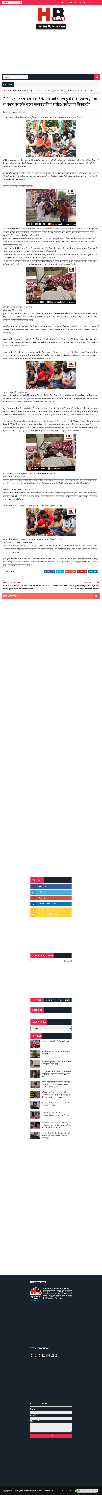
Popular (51, 1000)
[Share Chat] (97, 2)
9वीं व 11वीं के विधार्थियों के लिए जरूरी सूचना (55, 1041)
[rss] (80, 2)
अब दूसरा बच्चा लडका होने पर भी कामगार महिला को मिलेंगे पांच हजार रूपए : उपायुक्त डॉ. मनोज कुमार (56, 1073)
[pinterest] (93, 2)
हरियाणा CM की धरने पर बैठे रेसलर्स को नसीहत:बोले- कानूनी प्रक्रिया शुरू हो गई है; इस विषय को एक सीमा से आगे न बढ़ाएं (56, 1094)
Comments (65, 1000)
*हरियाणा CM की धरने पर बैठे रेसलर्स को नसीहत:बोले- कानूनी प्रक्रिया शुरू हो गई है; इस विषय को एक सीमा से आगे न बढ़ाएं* (56, 1125)
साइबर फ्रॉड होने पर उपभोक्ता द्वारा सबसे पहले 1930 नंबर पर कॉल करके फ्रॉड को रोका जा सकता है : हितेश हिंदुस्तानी (56, 1084)
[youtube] (89, 2)
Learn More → (35, 1301)
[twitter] (63, 2)
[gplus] (71, 2)
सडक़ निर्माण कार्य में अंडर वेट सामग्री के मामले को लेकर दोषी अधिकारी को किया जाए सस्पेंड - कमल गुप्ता (56, 1135)
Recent (37, 1000)
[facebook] (67, 2)
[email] (84, 2)
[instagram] (76, 2)
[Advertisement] (51, 55)
